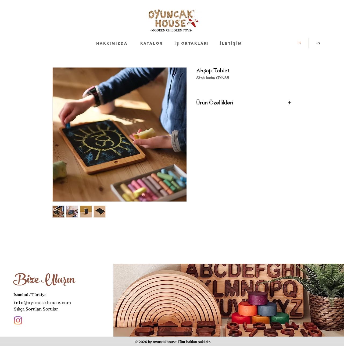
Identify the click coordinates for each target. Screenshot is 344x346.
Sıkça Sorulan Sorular (36, 309)
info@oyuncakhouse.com (42, 302)
